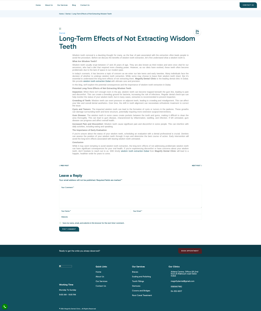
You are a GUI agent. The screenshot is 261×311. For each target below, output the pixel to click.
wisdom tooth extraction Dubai (97, 81)
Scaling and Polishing (141, 276)
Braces (135, 272)
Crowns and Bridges (141, 290)
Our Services (101, 281)
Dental (68, 14)
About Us (100, 276)
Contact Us (101, 286)
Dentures (136, 286)
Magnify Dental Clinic (72, 309)
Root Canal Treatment (142, 295)
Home (98, 272)
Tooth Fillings (138, 281)
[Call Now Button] (5, 306)
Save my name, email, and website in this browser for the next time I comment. (93, 223)
